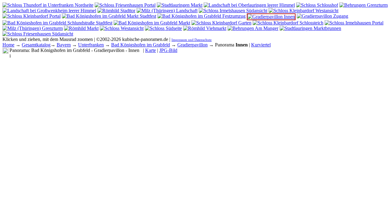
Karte (150, 50)
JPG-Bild (168, 50)
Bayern (64, 44)
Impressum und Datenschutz (192, 40)
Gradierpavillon (192, 44)
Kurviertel (261, 44)
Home (8, 44)
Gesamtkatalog (36, 44)
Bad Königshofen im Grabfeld (140, 44)
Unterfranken (91, 44)
